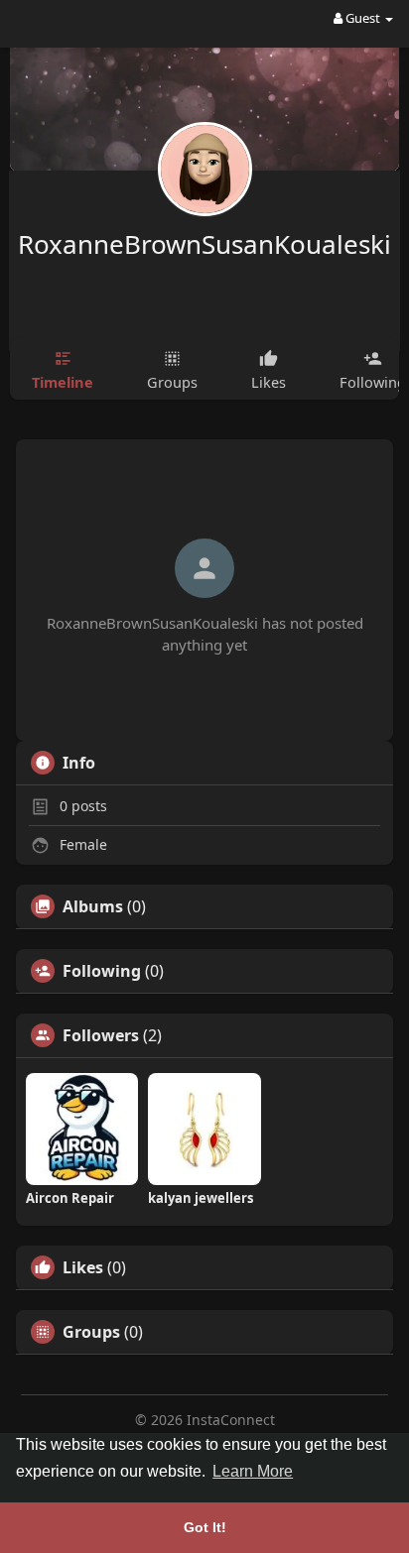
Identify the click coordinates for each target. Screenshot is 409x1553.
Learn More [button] (252, 1471)
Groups (91, 1332)
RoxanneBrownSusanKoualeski (204, 244)
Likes (83, 1267)
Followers (101, 1035)
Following (102, 971)
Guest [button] (362, 18)
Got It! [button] (205, 1527)
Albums (93, 906)
